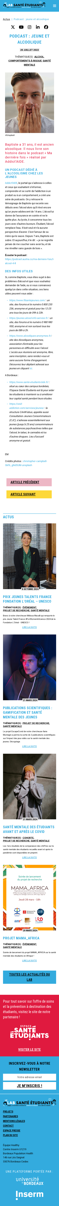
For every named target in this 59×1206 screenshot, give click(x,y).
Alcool (39, 56)
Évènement (29, 607)
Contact (8, 1125)
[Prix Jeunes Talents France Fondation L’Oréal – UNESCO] (29, 556)
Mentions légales (14, 1121)
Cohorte (28, 837)
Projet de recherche (16, 610)
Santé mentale (40, 610)
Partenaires (10, 1116)
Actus (6, 19)
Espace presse (11, 1130)
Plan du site (10, 1135)
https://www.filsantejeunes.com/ (27, 300)
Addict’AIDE (11, 183)
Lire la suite (29, 627)
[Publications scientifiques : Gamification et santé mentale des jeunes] (29, 667)
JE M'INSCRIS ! (29, 1085)
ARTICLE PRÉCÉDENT (25, 482)
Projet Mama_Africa (21, 938)
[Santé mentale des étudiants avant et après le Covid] (29, 786)
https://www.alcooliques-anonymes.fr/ (30, 335)
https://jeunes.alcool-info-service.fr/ (28, 318)
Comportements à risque (25, 60)
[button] (54, 6)
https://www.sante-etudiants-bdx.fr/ (28, 382)
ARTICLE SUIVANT (23, 494)
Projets (8, 1111)
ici (31, 368)
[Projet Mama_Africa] (29, 897)
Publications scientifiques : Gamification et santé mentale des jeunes (27, 712)
